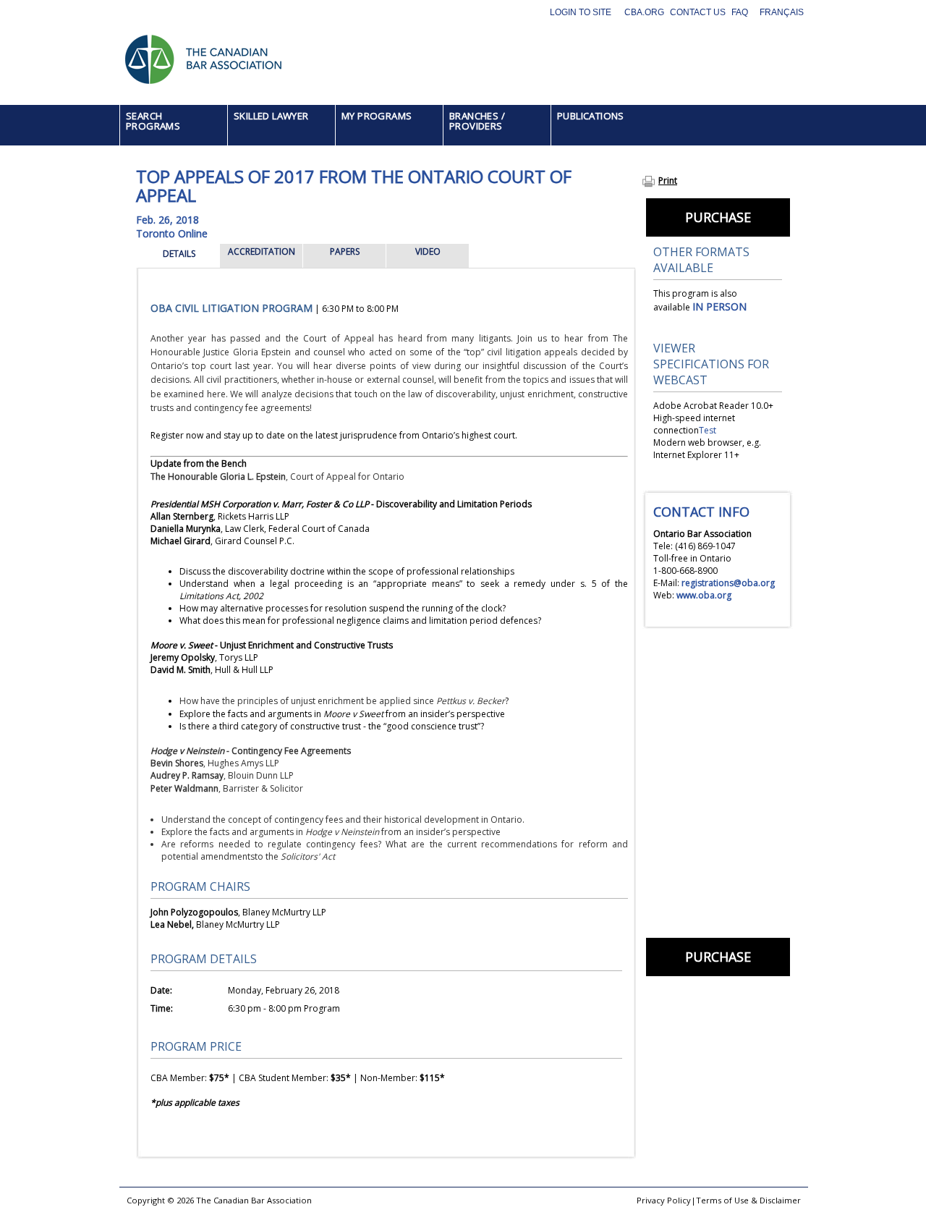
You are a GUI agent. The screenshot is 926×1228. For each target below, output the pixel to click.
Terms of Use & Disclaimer (748, 1200)
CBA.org (644, 12)
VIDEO (428, 251)
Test (707, 430)
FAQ (739, 12)
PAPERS (345, 251)
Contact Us (698, 12)
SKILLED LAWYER (271, 115)
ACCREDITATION (261, 251)
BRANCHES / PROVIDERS (477, 120)
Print (667, 180)
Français (782, 12)
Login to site (580, 12)
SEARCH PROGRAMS (153, 120)
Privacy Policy (664, 1200)
